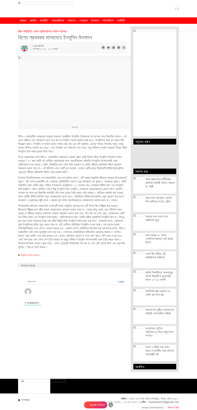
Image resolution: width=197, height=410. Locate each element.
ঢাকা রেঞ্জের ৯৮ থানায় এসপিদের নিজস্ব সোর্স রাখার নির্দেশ (159, 238)
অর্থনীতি (121, 20)
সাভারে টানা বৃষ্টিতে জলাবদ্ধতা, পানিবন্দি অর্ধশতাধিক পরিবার (159, 311)
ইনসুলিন (23, 255)
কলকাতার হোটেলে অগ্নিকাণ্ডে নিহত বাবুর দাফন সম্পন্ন (159, 332)
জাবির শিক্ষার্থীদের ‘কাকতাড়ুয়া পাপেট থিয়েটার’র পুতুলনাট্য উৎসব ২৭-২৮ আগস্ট (159, 276)
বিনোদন (95, 20)
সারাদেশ (72, 20)
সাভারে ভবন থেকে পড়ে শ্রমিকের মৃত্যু (156, 218)
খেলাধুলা (83, 20)
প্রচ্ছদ (23, 20)
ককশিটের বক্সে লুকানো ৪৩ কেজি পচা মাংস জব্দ (158, 292)
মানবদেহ (36, 255)
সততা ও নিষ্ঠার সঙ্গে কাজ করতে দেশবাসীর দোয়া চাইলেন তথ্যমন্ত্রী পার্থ (159, 350)
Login (120, 281)
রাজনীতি (44, 20)
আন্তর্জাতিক (57, 20)
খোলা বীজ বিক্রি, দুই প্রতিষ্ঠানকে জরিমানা (155, 255)
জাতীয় (33, 20)
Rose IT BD (173, 407)
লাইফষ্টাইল (108, 20)
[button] (103, 47)
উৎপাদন (30, 255)
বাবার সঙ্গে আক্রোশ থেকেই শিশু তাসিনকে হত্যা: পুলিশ (158, 199)
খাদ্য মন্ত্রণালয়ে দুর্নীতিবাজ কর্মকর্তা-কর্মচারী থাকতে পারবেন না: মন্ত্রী (160, 182)
